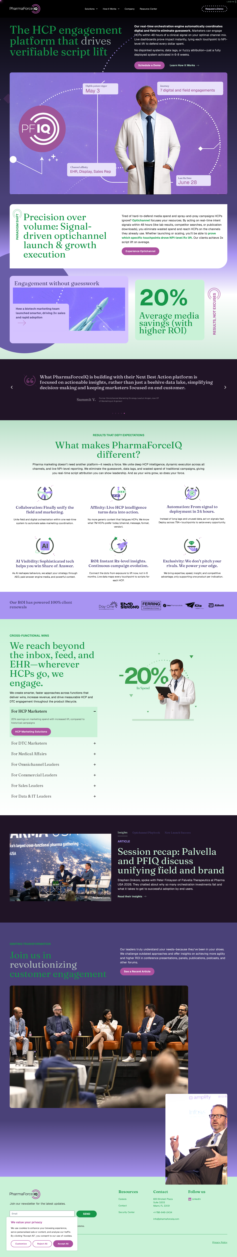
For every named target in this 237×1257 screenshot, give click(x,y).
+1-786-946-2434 (162, 1212)
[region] (41, 1234)
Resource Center (148, 8)
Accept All (63, 1243)
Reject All (42, 1243)
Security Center (126, 1212)
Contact (122, 1205)
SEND (86, 1214)
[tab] (123, 833)
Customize (21, 1243)
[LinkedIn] (189, 1199)
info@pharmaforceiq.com (166, 1218)
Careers (122, 1199)
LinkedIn (196, 1199)
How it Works (109, 8)
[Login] (235, 2)
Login (230, 2)
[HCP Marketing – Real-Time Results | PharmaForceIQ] (160, 686)
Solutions (89, 8)
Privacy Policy (219, 1242)
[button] (12, 387)
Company (130, 8)
